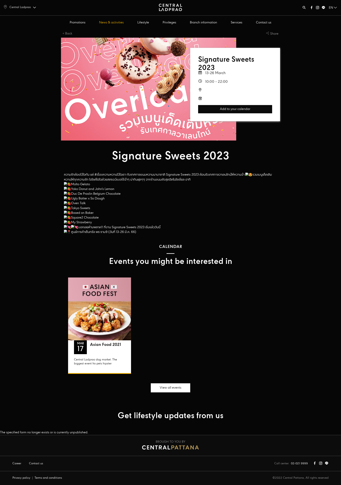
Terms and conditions (48, 478)
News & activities (111, 22)
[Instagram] (317, 8)
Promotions (77, 22)
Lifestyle (143, 22)
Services (236, 22)
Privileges (169, 22)
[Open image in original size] (170, 7)
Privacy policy (21, 478)
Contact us (263, 22)
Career (16, 463)
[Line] (323, 8)
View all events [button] (170, 387)
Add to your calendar (235, 109)
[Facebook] (312, 8)
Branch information (203, 22)
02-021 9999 (299, 463)
